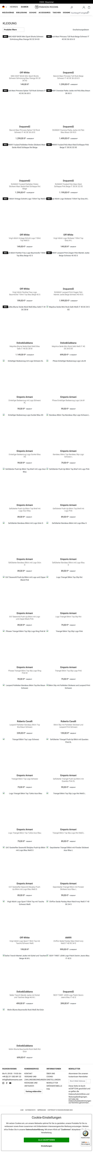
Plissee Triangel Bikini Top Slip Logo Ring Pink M (24, 672)
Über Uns (50, 1073)
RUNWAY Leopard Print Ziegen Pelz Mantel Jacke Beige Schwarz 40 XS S (68, 293)
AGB (21, 1110)
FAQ (48, 1089)
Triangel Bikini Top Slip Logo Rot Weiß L (68, 833)
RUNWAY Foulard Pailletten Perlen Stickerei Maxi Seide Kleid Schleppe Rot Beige (24, 186)
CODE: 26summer (46, 2)
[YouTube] (10, 1083)
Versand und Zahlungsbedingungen (34, 1078)
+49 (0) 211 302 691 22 (11, 1076)
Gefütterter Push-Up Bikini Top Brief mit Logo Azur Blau (24, 509)
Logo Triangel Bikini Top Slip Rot (68, 617)
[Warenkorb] (89, 7)
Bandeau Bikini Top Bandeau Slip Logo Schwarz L (68, 455)
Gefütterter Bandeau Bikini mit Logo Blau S (68, 563)
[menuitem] (4, 7)
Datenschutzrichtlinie (77, 1094)
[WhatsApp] (14, 1083)
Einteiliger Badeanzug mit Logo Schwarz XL (25, 401)
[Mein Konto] (83, 7)
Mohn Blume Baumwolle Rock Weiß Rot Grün (24, 1050)
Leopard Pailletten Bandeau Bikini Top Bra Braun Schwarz (25, 726)
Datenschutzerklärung (35, 1129)
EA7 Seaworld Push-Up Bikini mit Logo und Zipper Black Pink (24, 618)
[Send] (88, 1081)
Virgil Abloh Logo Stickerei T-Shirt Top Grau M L (68, 239)
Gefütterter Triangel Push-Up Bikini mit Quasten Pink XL (68, 780)
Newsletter (52, 1083)
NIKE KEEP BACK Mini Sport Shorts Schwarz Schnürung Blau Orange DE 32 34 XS (24, 78)
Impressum (41, 1110)
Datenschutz (30, 1110)
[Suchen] (71, 7)
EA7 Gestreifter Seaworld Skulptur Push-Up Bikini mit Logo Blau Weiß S (25, 888)
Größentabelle (54, 1086)
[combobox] (81, 13)
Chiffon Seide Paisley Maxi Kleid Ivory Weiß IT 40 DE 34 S (68, 942)
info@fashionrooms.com (12, 1079)
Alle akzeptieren (46, 1140)
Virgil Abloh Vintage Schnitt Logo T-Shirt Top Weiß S (25, 239)
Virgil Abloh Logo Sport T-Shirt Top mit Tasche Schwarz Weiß (25, 942)
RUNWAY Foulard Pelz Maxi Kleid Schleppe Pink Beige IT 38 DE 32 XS (68, 185)
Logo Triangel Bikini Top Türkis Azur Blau (24, 833)
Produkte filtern (10, 29)
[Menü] (89, 1130)
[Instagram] (3, 1083)
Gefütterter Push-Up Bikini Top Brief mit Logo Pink (68, 509)
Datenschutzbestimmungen (80, 1101)
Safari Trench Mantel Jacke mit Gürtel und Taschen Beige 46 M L (25, 996)
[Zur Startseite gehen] (46, 7)
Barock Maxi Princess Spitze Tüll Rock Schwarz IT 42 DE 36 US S (24, 131)
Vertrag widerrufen (33, 1091)
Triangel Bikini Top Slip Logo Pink (68, 671)
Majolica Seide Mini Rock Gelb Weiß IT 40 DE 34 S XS (68, 347)
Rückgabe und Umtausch (31, 1084)
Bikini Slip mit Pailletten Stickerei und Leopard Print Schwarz (68, 726)
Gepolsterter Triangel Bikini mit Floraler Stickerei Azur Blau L (68, 888)
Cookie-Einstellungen (53, 1078)
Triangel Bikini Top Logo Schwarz (24, 779)
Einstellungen (46, 1146)
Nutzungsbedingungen (78, 1096)
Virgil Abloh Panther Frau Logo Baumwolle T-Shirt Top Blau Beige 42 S (24, 293)
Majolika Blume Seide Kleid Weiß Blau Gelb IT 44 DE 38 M (25, 347)
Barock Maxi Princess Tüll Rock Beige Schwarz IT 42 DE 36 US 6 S (68, 77)
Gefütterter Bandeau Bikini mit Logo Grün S (24, 563)
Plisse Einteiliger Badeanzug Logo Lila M (68, 400)
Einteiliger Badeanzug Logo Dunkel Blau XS (25, 455)
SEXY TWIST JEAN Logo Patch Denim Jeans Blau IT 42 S (68, 996)
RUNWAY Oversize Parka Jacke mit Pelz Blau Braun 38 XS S (68, 131)
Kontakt (28, 1073)
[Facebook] (7, 1083)
